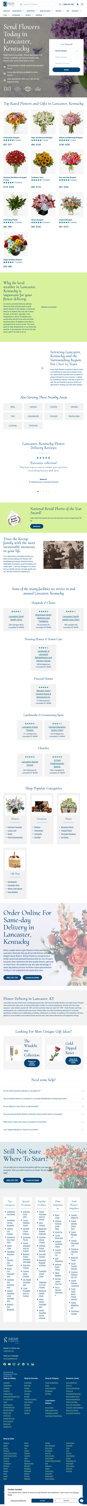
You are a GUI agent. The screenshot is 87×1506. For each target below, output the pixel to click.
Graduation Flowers (30, 1399)
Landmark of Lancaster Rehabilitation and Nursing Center (43, 656)
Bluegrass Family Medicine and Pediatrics (43, 618)
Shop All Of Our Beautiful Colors (73, 1060)
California (6, 1458)
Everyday (27, 1394)
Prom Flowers (28, 1402)
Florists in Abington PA (74, 1251)
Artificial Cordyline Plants (58, 1244)
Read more (35, 526)
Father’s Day (7, 1415)
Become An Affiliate (72, 1410)
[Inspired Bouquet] (71, 204)
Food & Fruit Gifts (50, 1388)
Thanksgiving (7, 1385)
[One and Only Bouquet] (71, 162)
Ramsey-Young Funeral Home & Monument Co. (43, 693)
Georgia (5, 1471)
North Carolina (49, 1456)
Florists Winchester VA (75, 1243)
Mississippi (27, 1471)
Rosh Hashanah (8, 1421)
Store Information (71, 1383)
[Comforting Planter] (15, 204)
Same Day (6, 11)
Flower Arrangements (51, 1383)
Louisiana (27, 1456)
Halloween (6, 1383)
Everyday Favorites (15, 827)
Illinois (26, 1443)
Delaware (6, 1466)
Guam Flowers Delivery (74, 1266)
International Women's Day (11, 1396)
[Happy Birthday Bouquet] (15, 244)
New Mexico (49, 1451)
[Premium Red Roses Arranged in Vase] (15, 162)
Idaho (5, 1479)
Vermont (68, 1453)
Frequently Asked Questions (74, 1407)
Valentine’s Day (8, 1394)
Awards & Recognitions (73, 1399)
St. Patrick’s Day (8, 1399)
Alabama (6, 1443)
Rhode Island (49, 1476)
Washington (70, 1463)
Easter (5, 1402)
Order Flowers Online (51, 1410)
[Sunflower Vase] (43, 162)
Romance (27, 1405)
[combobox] (36, 4)
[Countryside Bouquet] (15, 122)
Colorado (6, 1461)
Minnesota (27, 1468)
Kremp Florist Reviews (73, 1388)
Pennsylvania (49, 1471)
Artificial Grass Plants (58, 1267)
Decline (66, 1501)
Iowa (25, 1448)
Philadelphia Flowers (51, 1413)
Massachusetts (29, 1463)
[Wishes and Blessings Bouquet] (71, 122)
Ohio (46, 1463)
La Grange (13, 425)
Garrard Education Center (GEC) (57, 728)
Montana (27, 1476)
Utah (67, 1451)
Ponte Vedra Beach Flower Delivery (74, 1294)
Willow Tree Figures (15, 889)
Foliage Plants (66, 831)
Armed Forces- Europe (10, 1453)
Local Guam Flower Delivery (53, 1416)
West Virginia (70, 1466)
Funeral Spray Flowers (26, 1273)
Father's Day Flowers (10, 1231)
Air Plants (64, 837)
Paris (13, 416)
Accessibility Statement (73, 1413)
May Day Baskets (8, 1410)
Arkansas (6, 1451)
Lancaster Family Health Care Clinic (70, 618)
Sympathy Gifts (13, 885)
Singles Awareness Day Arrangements (10, 1296)
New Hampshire (50, 1445)
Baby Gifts (27, 1385)
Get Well (37, 837)
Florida (5, 1468)
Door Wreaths (13, 892)
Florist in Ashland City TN (74, 1274)
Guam (5, 1473)
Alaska (5, 1445)
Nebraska (27, 1479)
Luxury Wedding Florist (26, 1222)
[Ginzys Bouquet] (43, 204)
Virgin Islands (70, 1456)
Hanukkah (6, 1388)
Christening (27, 1391)
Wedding (27, 1413)
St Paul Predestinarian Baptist (57, 763)
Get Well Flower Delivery (26, 1231)
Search (66, 70)
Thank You (27, 1410)
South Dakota (70, 1443)
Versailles (74, 407)
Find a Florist (49, 1407)
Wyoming (69, 1471)
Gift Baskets (12, 882)
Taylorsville (33, 425)
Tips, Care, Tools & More (73, 1405)
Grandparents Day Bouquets (11, 1222)
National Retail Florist (72, 1396)
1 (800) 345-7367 (8, 1351)
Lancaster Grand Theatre (30, 728)
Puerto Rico (48, 1473)
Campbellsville (33, 416)
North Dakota (49, 1458)
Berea (13, 407)
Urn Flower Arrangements (27, 1282)
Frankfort (53, 407)
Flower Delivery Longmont (75, 1283)
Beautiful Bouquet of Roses (42, 1262)
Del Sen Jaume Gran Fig (58, 1281)
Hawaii (5, 1476)
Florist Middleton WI (75, 1305)
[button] (82, 4)
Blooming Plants (67, 827)
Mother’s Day (7, 1413)
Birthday (37, 827)
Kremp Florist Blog (71, 1402)
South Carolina (49, 1479)
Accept (42, 1501)
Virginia (68, 1458)
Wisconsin (69, 1468)
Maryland (27, 1461)
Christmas (6, 1391)
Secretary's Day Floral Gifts (11, 1239)
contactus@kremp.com (10, 1358)
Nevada (47, 1443)
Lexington (33, 407)
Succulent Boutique (68, 834)
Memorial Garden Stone (42, 1293)
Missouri (26, 1473)
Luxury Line (12, 831)
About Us (69, 1385)
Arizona (5, 1448)
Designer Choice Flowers (42, 1239)
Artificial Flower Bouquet (42, 1248)
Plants (47, 1385)
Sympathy (38, 834)
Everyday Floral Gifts (26, 1214)
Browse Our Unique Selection (32, 1063)
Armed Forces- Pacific (10, 1456)
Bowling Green (74, 416)
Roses (10, 834)
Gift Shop (48, 1394)
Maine (26, 1458)
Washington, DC (71, 1461)
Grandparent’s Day (9, 1418)
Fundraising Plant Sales (73, 1394)
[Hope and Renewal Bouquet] (43, 122)
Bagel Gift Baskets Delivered (42, 1231)
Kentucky (27, 1453)
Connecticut (7, 1463)
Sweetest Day (7, 1426)
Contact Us (69, 1391)
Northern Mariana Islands (53, 1461)
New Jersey (48, 1448)
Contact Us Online (32, 978)
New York (48, 1453)
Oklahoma (48, 1466)
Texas (68, 1448)
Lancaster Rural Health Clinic (16, 618)
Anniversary (38, 831)
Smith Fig (58, 1232)
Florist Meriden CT (74, 1234)
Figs (67, 11)
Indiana (26, 1445)
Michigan (27, 1466)
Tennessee (69, 1445)
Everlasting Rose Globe (42, 1273)
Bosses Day (6, 1424)
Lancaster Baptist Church (30, 763)
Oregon (47, 1468)
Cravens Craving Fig (58, 1252)
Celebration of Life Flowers (43, 1284)
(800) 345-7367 (12, 978)
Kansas (26, 1451)
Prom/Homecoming (15, 837)
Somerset (53, 416)
